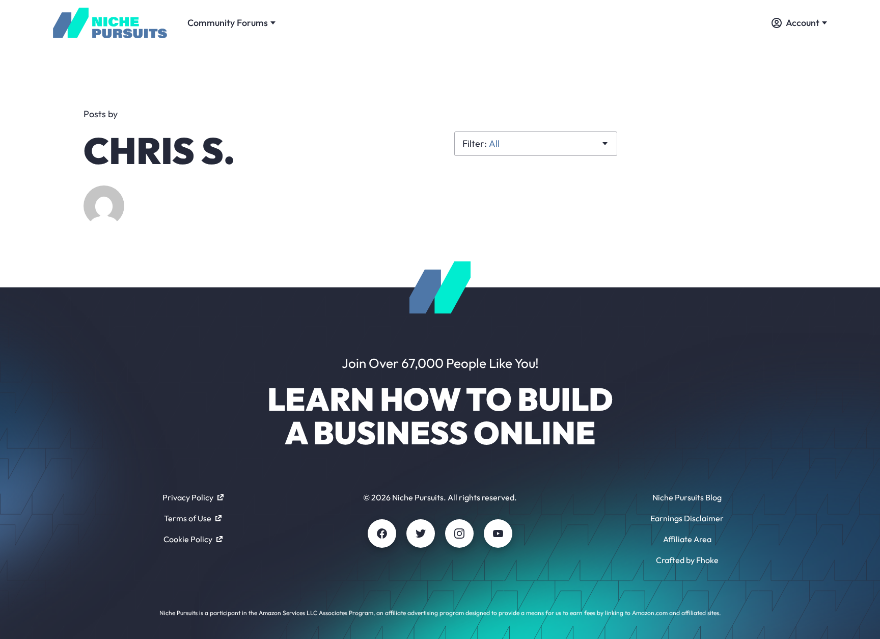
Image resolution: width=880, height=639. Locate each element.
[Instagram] (459, 533)
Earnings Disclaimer (687, 518)
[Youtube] (498, 533)
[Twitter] (420, 533)
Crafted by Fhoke (687, 560)
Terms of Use (187, 518)
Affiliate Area (687, 539)
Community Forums (227, 23)
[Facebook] (382, 533)
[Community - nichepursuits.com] (110, 23)
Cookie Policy (187, 539)
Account (802, 23)
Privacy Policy (187, 497)
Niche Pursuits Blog (687, 497)
